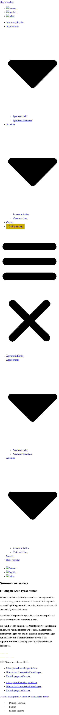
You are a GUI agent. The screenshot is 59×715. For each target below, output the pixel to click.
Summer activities (21, 214)
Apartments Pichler (14, 22)
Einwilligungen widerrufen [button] (18, 676)
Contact (9, 222)
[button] (29, 291)
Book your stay (15, 226)
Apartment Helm (20, 116)
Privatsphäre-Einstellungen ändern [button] (21, 668)
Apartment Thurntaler (22, 120)
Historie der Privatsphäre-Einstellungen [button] (23, 672)
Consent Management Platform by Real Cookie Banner (24, 697)
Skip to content (7, 2)
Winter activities (20, 218)
